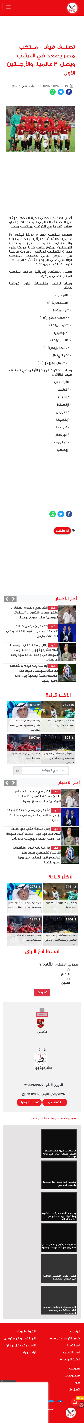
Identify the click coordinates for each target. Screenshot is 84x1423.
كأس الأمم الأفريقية (65, 1338)
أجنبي (65, 982)
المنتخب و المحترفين (19, 1338)
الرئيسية (73, 1331)
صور (77, 1382)
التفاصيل (54, 1102)
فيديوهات (72, 1375)
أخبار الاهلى (71, 1352)
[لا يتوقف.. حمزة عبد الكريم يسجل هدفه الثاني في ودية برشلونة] (59, 1139)
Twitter (61, 92)
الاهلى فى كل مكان (20, 1345)
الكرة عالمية (26, 1331)
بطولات (74, 1368)
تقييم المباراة (29, 1102)
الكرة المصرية (70, 1359)
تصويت (42, 992)
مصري (65, 973)
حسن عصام (21, 86)
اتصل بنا (74, 1389)
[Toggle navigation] (8, 7)
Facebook (69, 92)
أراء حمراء (28, 1352)
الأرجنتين (62, 530)
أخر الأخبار (73, 1345)
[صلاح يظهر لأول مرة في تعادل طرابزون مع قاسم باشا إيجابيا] (59, 1233)
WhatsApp (53, 92)
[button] (7, 599)
